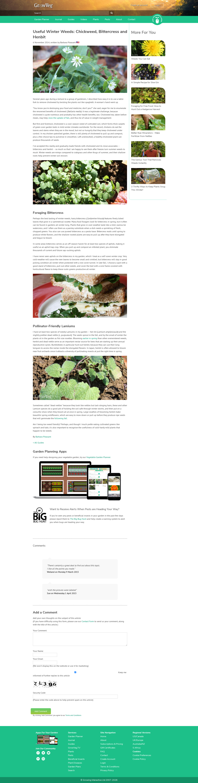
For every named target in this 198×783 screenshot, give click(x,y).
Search (37, 13)
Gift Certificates (107, 747)
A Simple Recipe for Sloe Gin (145, 82)
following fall (60, 418)
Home (103, 736)
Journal (58, 19)
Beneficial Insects (76, 759)
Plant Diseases (75, 762)
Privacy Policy (107, 770)
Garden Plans (74, 766)
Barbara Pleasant (43, 437)
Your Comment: (40, 630)
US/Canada (138, 736)
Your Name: (38, 651)
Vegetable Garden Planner (98, 457)
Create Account (107, 759)
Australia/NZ (139, 744)
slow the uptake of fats (59, 118)
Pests (107, 19)
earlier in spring (90, 338)
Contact (131, 19)
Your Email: (38, 659)
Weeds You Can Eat (140, 58)
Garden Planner (41, 19)
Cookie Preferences (142, 755)
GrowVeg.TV (74, 747)
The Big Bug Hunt (78, 519)
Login (157, 5)
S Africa (136, 747)
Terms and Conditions (73, 715)
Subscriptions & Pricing (111, 744)
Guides (71, 19)
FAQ (102, 751)
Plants (96, 19)
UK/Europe (138, 740)
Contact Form (88, 621)
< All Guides (38, 443)
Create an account (138, 5)
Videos (83, 19)
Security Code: (39, 693)
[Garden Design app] (82, 502)
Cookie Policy (139, 759)
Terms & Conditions (109, 766)
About (119, 19)
